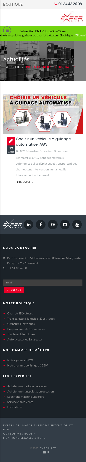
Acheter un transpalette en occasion (30, 391)
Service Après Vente (20, 402)
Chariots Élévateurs (20, 313)
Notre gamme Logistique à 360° (27, 365)
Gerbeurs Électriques (21, 323)
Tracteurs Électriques (21, 334)
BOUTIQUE (13, 4)
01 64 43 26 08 (70, 3)
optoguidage (61, 151)
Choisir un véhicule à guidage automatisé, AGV (43, 141)
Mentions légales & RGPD (24, 437)
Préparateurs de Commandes (26, 329)
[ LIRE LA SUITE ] (25, 181)
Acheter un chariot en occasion (27, 386)
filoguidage (32, 151)
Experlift (48, 448)
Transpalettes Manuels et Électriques (31, 318)
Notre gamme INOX (20, 360)
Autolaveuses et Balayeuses (25, 339)
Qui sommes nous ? (19, 433)
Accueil (13, 66)
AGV (22, 151)
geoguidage (46, 151)
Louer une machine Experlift (25, 396)
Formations (14, 407)
